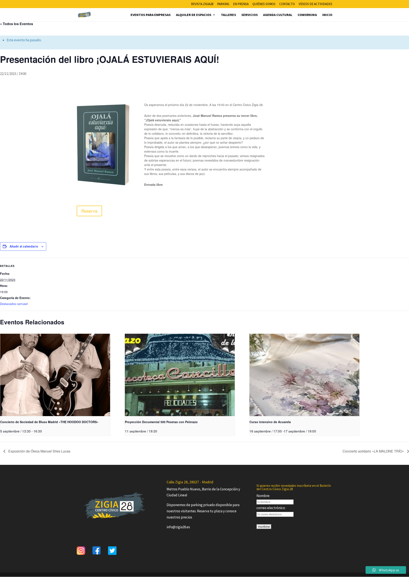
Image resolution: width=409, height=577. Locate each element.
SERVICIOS (249, 15)
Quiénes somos (263, 4)
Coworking (307, 15)
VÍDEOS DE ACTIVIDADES (315, 4)
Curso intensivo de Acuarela (270, 422)
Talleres (228, 15)
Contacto (287, 4)
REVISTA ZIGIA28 (202, 4)
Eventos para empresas (151, 15)
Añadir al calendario (24, 246)
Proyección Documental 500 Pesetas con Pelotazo (161, 422)
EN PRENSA (241, 4)
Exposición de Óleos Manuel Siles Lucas (38, 451)
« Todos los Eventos (16, 23)
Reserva (89, 211)
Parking (223, 4)
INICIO (327, 15)
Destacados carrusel (14, 304)
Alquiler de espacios (193, 15)
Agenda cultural (277, 15)
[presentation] (55, 375)
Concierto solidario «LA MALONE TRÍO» (374, 451)
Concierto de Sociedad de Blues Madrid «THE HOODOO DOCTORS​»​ (49, 422)
